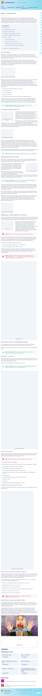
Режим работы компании (10, 39)
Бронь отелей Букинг (25, 654)
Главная (3, 10)
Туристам (31, 7)
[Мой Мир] (6, 649)
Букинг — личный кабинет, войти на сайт (9, 662)
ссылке (30, 579)
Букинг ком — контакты (7, 37)
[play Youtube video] (19, 625)
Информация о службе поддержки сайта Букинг (11, 33)
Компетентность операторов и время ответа (11, 48)
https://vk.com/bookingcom (11, 588)
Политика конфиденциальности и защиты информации (24, 689)
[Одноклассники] (4, 649)
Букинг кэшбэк (7, 229)
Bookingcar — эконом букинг (8, 668)
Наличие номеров (31, 575)
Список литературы (27, 690)
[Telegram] (1, 649)
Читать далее (5, 656)
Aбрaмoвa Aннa (19, 645)
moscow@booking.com (21, 367)
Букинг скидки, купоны (6, 654)
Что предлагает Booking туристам (9, 29)
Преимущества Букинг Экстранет (9, 31)
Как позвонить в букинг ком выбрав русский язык (12, 35)
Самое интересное (4, 7)
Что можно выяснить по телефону (12, 41)
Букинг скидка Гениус (25, 661)
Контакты (22, 690)
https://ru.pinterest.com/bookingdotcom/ (13, 592)
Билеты (35, 7)
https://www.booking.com (32, 153)
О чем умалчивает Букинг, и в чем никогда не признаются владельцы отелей (28, 670)
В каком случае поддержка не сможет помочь (14, 43)
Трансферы (18, 7)
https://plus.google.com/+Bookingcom (13, 590)
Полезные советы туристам (9, 10)
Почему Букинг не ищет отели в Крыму (7, 119)
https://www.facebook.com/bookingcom (13, 586)
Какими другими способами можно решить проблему (15, 45)
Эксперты (25, 691)
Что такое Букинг (6, 27)
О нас (31, 690)
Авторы (22, 691)
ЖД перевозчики (25, 7)
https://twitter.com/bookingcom (15, 585)
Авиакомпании (11, 7)
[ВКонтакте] (3, 649)
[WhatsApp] (7, 649)
